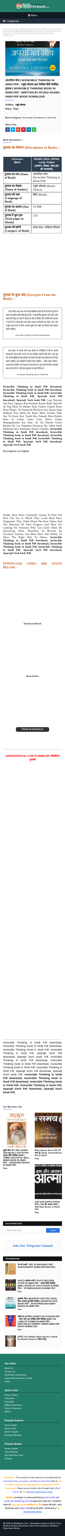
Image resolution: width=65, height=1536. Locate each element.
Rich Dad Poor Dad (14, 1455)
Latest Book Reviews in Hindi (18, 1378)
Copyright (9, 1401)
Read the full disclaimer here (39, 1491)
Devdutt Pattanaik (13, 1435)
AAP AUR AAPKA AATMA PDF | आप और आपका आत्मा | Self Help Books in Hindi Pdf (47, 1205)
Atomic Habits (11, 1448)
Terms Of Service (13, 1408)
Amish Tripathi (11, 1432)
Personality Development (34, 117)
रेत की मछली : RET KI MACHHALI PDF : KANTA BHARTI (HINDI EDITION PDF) (36, 1265)
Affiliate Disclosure (13, 1405)
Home (5, 29)
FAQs (7, 1381)
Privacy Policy (11, 1395)
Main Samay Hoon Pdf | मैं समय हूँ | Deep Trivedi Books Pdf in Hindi (48, 1153)
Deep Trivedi (11, 1425)
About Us (9, 1368)
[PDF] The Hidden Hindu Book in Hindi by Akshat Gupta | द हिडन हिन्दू (37, 1337)
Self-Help (14, 29)
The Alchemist (11, 1452)
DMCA (8, 1411)
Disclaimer (10, 1398)
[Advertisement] (32, 265)
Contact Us (10, 1371)
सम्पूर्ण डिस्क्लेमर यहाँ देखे (32, 1512)
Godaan (8, 1458)
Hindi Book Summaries (15, 1375)
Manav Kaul (10, 1428)
